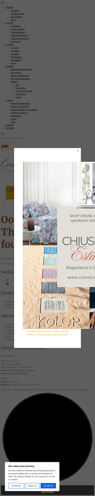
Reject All (32, 485)
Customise (16, 485)
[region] (32, 476)
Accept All (48, 485)
